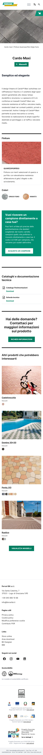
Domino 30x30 (9, 442)
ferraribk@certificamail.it (17, 750)
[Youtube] (18, 658)
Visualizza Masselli (21, 548)
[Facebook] (4, 658)
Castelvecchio (9, 397)
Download (10, 291)
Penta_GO (6, 487)
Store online (7, 636)
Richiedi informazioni (21, 339)
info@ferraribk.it (8, 602)
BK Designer (7, 642)
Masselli (23, 64)
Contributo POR (8, 623)
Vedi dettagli (30, 710)
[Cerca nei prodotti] (39, 4)
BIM (3, 645)
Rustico (5, 532)
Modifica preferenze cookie (13, 621)
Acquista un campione (19, 251)
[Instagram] (11, 658)
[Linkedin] (24, 658)
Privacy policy (8, 615)
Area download (8, 639)
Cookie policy (7, 618)
